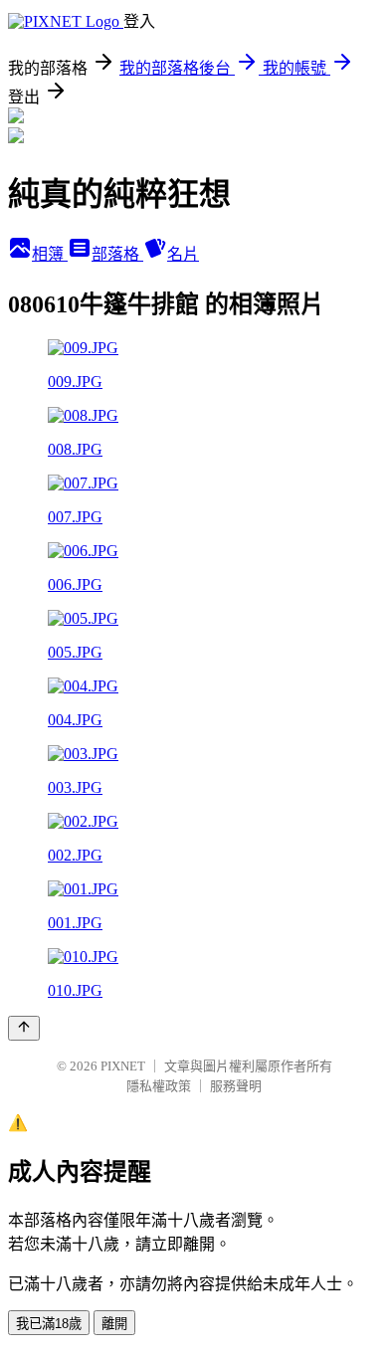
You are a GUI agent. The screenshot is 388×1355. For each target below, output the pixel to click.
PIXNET (122, 1066)
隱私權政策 (158, 1085)
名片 (183, 254)
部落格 (117, 254)
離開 (114, 1323)
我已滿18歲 (49, 1323)
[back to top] (24, 1028)
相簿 (50, 254)
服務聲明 (236, 1085)
